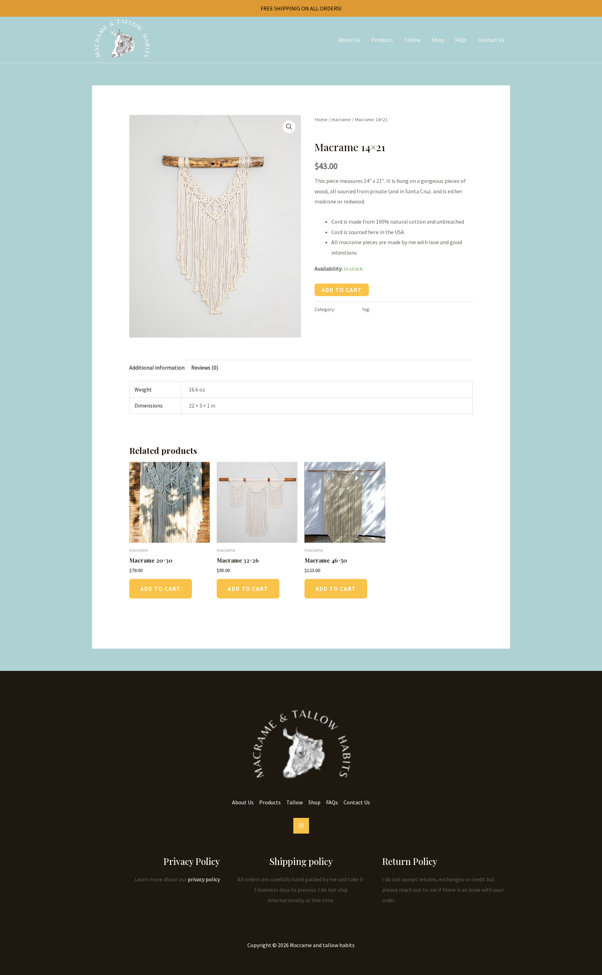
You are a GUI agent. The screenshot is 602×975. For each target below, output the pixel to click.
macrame (341, 119)
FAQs (461, 39)
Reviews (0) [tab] (204, 367)
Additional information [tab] (157, 367)
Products (382, 39)
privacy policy (204, 879)
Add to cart (342, 289)
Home (321, 119)
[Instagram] (301, 826)
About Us (349, 39)
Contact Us (491, 39)
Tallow (412, 39)
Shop (438, 39)
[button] (289, 127)
